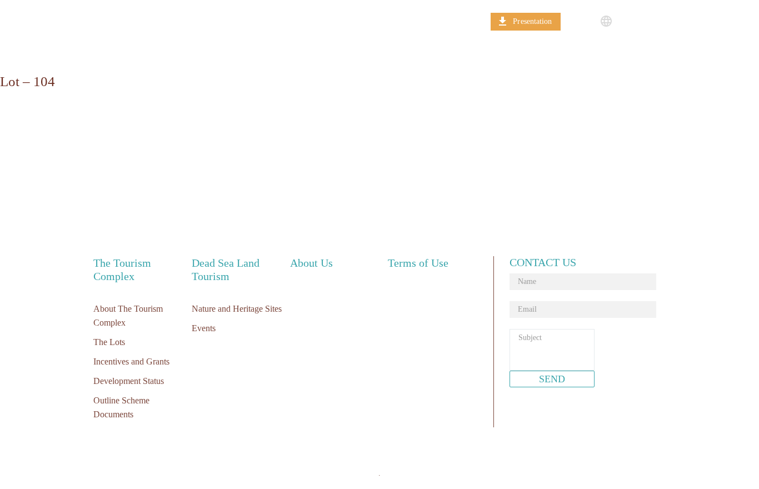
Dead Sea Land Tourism (255, 21)
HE (625, 21)
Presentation (532, 21)
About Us (355, 21)
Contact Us (431, 21)
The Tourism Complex (133, 21)
